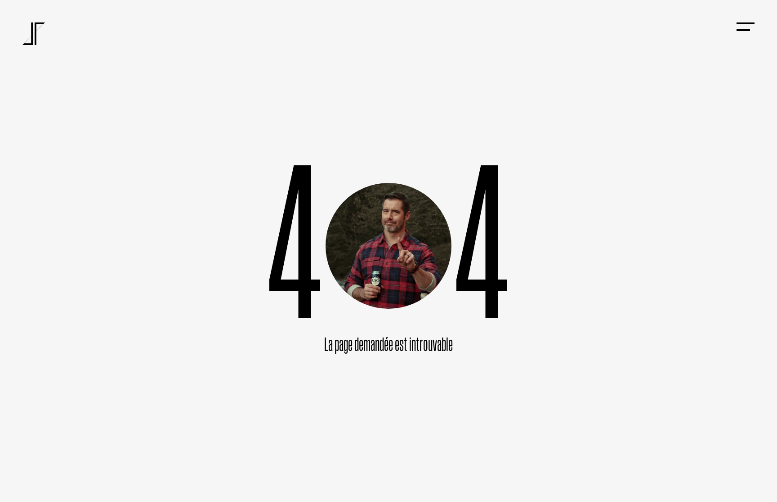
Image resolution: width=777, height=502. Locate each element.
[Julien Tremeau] (33, 33)
